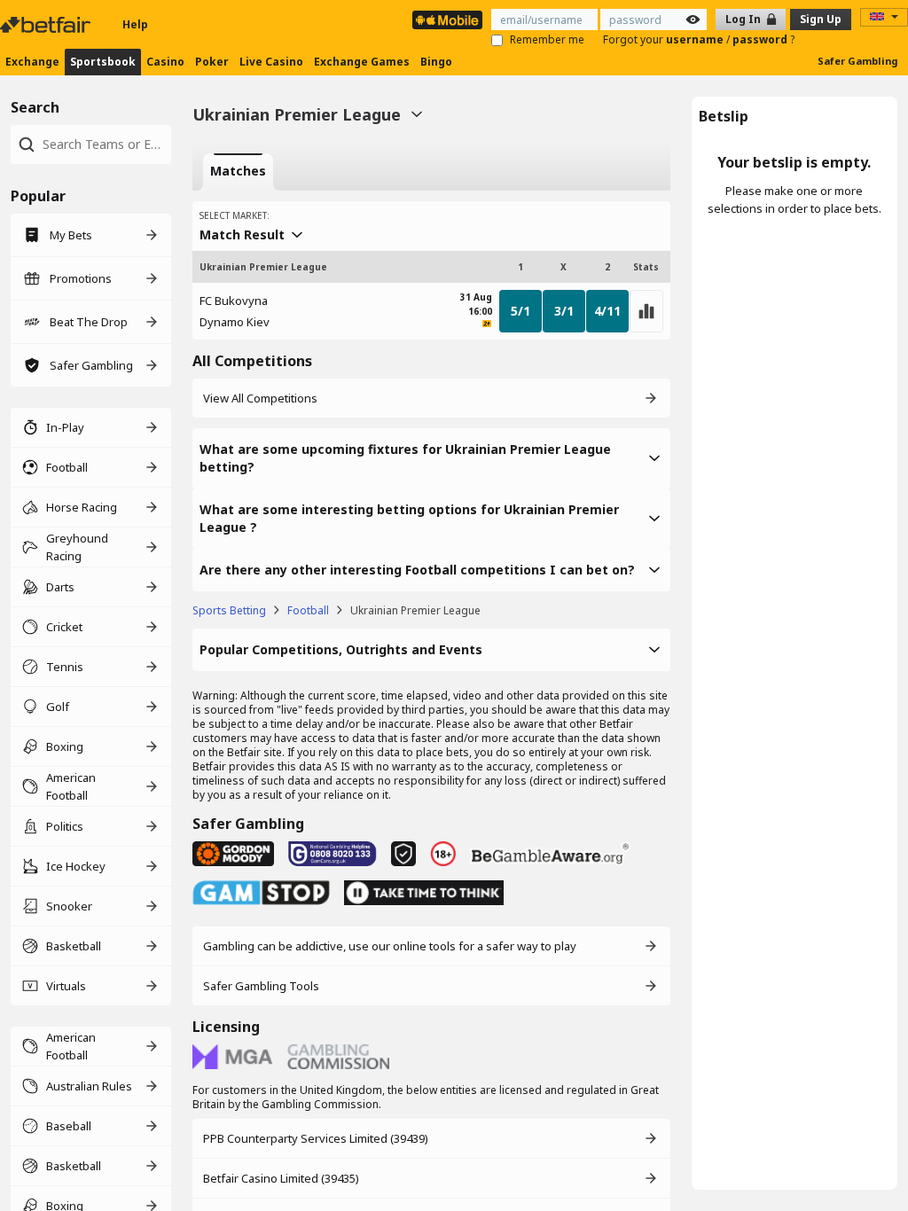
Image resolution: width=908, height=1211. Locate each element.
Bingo (436, 61)
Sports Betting (229, 610)
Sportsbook (103, 61)
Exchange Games (362, 61)
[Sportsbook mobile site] (447, 20)
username (696, 39)
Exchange (32, 61)
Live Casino (271, 61)
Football (308, 610)
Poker (212, 61)
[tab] (238, 172)
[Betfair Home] (47, 25)
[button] (431, 458)
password (761, 39)
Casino (165, 61)
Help (135, 24)
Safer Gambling (857, 60)
